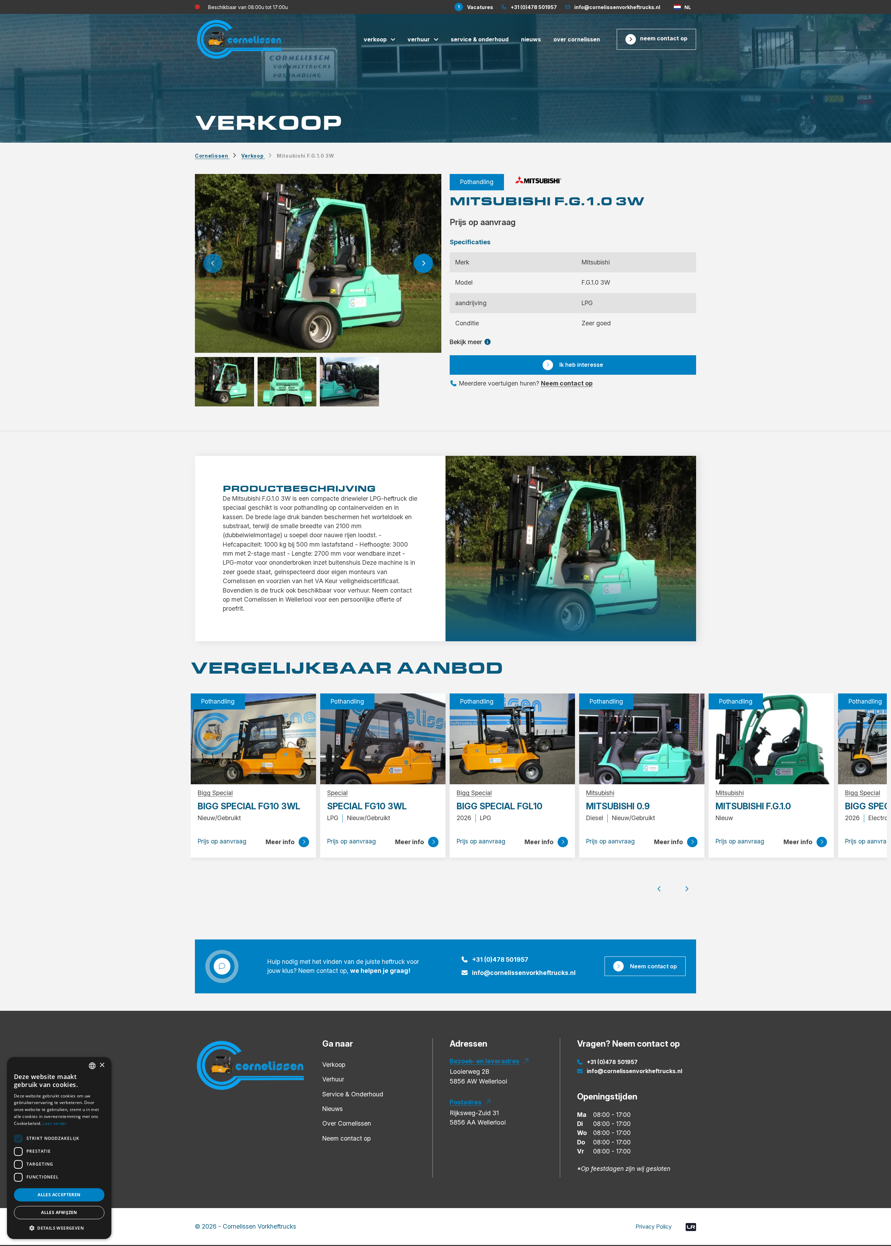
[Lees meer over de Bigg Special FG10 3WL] (253, 738)
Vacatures (475, 7)
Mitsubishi (600, 792)
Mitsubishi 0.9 (618, 806)
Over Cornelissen (576, 39)
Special (337, 792)
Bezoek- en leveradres (484, 1061)
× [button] (101, 1065)
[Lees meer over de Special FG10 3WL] (383, 738)
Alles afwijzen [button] (59, 1212)
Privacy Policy (654, 1226)
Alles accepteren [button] (59, 1195)
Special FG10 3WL (367, 806)
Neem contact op (663, 38)
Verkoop (375, 39)
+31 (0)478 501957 (500, 959)
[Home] (250, 1065)
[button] (212, 263)
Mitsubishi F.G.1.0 (753, 806)
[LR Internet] (691, 1226)
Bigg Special (215, 792)
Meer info (280, 842)
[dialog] (59, 1148)
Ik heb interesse (581, 364)
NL (687, 7)
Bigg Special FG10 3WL (249, 806)
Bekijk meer (467, 342)
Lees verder (54, 1123)
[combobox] (682, 7)
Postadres (465, 1102)
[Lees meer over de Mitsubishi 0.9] (641, 738)
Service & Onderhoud (479, 39)
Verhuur (419, 39)
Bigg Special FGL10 (500, 806)
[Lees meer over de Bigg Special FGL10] (512, 738)
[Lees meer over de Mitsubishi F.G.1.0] (771, 738)
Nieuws (531, 39)
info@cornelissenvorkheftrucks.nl (524, 972)
